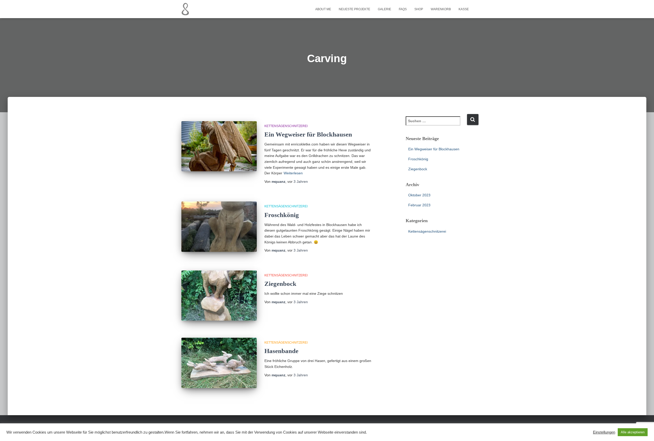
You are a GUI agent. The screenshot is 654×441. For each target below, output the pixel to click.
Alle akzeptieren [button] (633, 432)
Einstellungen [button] (604, 432)
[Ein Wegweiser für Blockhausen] (219, 146)
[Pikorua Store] (185, 9)
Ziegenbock (280, 283)
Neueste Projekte (354, 9)
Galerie (384, 9)
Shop (418, 9)
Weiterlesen (293, 173)
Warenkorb (441, 9)
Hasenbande (281, 350)
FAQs (403, 9)
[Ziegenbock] (219, 295)
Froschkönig (281, 214)
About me (323, 9)
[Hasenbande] (219, 363)
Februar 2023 (419, 205)
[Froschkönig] (219, 226)
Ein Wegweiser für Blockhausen (308, 134)
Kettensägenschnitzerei (286, 126)
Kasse (464, 9)
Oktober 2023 (419, 195)
